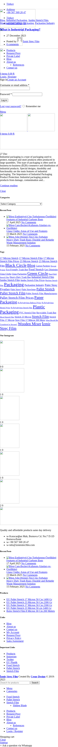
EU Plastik (11, 662)
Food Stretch (36, 269)
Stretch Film (40, 316)
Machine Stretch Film (11, 23)
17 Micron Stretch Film (31, 258)
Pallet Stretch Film (12, 293)
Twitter (10, 659)
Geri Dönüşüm (51, 269)
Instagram (11, 656)
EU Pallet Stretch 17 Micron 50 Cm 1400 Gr (29, 599)
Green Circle (37, 273)
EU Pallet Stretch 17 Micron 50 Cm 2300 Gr (29, 605)
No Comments (28, 222)
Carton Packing (43, 266)
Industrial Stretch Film (42, 277)
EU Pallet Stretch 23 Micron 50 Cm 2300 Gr (29, 602)
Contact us (11, 629)
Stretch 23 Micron (23, 317)
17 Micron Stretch (9, 258)
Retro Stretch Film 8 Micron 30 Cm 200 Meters (30, 611)
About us (11, 626)
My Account (12, 632)
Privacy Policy (13, 638)
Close (3, 191)
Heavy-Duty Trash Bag (20, 277)
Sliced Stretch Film (7, 317)
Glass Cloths (5, 274)
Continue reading (9, 185)
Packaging (28, 23)
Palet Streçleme (29, 289)
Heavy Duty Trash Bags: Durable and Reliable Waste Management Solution (30, 241)
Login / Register (14, 731)
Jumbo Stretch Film (38, 20)
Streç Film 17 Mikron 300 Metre (30, 320)
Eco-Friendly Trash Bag (17, 269)
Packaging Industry (45, 23)
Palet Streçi (15, 289)
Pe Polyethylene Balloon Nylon (29, 303)
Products (10, 653)
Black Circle (16, 265)
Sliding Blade (20, 705)
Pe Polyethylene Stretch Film (21, 308)
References (18, 725)
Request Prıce (13, 635)
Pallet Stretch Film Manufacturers (41, 293)
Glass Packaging (19, 274)
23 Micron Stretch (29, 261)
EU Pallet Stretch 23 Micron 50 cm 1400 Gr (28, 608)
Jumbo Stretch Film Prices (32, 280)
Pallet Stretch (45, 289)
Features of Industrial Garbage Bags (24, 219)
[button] (16, 745)
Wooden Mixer (29, 324)
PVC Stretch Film (27, 313)
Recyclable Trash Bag (46, 313)
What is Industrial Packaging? (20, 29)
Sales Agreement (15, 641)
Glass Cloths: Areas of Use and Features (26, 231)
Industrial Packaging (16, 20)
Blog (2, 20)
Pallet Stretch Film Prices (17, 297)
